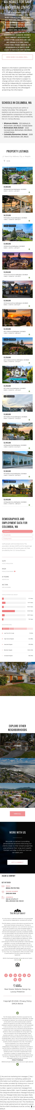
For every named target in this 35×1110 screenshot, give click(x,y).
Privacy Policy (26, 1001)
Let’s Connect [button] (17, 862)
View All (17, 814)
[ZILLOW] (19, 979)
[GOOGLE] (15, 979)
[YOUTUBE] (29, 975)
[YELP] (24, 975)
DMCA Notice (17, 1004)
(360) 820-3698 (11, 893)
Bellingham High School (14, 128)
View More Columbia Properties (19, 57)
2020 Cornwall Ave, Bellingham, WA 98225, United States (18, 130)
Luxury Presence (18, 992)
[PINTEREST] (19, 975)
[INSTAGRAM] (10, 975)
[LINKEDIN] (15, 975)
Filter (8, 161)
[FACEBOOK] (6, 975)
